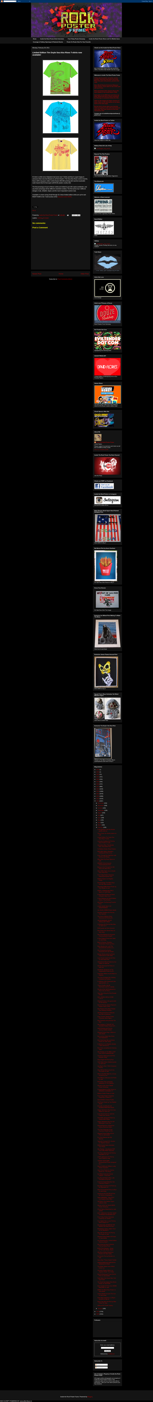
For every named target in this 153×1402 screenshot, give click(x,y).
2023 (98, 772)
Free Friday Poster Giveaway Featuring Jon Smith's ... (105, 1217)
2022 (98, 774)
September (101, 810)
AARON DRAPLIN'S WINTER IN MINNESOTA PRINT (106, 1263)
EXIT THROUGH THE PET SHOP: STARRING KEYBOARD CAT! (107, 1213)
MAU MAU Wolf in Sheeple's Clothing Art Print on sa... (105, 852)
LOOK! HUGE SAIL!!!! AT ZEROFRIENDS (104, 906)
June (99, 817)
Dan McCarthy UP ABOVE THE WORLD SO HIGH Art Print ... (106, 1225)
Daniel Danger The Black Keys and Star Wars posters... (106, 883)
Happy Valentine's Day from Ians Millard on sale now (106, 1110)
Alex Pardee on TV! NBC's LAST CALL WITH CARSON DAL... (106, 1052)
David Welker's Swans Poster (105, 1099)
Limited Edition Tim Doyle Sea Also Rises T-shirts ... (105, 838)
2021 (98, 776)
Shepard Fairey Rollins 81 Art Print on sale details (105, 1134)
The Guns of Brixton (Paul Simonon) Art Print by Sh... (105, 917)
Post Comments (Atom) (65, 279)
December (101, 803)
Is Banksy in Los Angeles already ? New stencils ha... (106, 1044)
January (100, 1308)
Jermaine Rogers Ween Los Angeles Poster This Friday (105, 1271)
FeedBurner (111, 1354)
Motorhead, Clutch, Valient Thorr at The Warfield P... (106, 1229)
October (100, 808)
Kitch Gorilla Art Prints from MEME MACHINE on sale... (107, 1286)
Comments (100, 1367)
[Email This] (73, 215)
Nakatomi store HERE (65, 197)
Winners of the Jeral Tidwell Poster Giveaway (105, 1086)
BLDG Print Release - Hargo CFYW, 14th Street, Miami (105, 1249)
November (101, 805)
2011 (97, 801)
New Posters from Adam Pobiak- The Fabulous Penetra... (106, 1009)
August (100, 812)
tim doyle (46, 218)
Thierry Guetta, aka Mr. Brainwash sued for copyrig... (106, 986)
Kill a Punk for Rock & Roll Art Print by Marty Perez (105, 1245)
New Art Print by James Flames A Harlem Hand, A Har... (106, 1005)
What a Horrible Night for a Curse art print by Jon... (106, 1074)
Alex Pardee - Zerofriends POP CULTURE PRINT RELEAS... (106, 1149)
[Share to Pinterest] (79, 215)
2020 (98, 779)
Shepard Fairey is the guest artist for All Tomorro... (106, 1001)
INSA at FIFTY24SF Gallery (105, 1305)
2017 (98, 786)
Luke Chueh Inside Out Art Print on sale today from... (106, 958)
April (99, 822)
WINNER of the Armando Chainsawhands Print (104, 863)
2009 (98, 1314)
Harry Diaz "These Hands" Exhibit (106, 1260)
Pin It (34, 210)
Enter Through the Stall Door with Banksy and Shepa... (106, 856)
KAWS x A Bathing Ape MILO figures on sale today (105, 891)
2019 (98, 781)
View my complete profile (101, 449)
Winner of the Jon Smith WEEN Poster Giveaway (106, 1206)
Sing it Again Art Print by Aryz (105, 1059)
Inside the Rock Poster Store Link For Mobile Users (104, 39)
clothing (39, 218)
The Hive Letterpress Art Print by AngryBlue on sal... (106, 1153)
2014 (98, 793)
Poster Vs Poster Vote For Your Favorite (79, 42)
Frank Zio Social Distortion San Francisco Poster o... (106, 1182)
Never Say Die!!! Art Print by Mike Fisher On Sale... (106, 1302)
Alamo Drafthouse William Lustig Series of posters (106, 1166)
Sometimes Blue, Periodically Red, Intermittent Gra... (105, 845)
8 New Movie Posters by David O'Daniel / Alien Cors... (106, 895)
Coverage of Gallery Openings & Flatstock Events (48, 42)
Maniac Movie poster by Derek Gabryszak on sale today (106, 954)
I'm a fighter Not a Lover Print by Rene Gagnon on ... (106, 1221)
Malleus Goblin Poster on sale (105, 1093)
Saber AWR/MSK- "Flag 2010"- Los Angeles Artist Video (106, 1198)
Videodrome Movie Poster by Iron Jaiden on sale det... (106, 962)
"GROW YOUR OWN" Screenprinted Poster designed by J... (106, 1162)
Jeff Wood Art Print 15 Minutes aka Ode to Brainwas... (105, 1013)
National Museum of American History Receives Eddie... (105, 1126)
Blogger (89, 1396)
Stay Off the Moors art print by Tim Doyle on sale (105, 1070)
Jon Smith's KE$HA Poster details (106, 910)
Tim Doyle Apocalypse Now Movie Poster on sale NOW (106, 1282)
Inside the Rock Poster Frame (48, 215)
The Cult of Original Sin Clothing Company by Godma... (106, 978)
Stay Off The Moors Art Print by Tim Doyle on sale (106, 1233)
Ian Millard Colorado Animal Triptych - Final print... (105, 1174)
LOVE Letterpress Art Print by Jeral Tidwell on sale (105, 1157)
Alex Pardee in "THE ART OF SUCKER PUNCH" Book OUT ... (107, 1025)
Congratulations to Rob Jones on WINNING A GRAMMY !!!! (106, 1090)
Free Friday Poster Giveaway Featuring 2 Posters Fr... (105, 1096)
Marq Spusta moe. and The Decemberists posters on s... (106, 946)
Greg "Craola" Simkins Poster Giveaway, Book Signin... (105, 1017)
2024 (98, 769)
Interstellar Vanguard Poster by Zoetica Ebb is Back (106, 1118)
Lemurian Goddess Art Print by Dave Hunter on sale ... (106, 841)
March (100, 825)
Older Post (85, 274)
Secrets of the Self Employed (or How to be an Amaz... (106, 989)
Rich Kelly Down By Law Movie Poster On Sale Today (106, 1040)
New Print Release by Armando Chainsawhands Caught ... (106, 935)
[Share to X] (76, 215)
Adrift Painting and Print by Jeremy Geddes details (104, 1029)
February (100, 827)
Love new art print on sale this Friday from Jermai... (105, 1114)
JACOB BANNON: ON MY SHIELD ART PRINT (104, 921)
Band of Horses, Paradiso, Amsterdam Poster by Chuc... (106, 943)
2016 (98, 789)
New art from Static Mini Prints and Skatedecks (105, 1036)
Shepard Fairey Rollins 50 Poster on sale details (106, 1237)
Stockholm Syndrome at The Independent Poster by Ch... (106, 970)
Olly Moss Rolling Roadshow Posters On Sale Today (105, 1252)
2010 (98, 1311)
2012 (98, 798)
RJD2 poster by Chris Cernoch (106, 928)
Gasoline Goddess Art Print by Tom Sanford (105, 913)
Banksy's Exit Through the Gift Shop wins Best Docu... (105, 867)
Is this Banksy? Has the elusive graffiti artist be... (106, 830)
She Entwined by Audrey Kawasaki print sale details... (106, 950)
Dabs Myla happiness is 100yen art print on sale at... (106, 1298)
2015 (98, 791)
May (99, 820)
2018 (98, 784)
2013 (98, 796)
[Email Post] (67, 215)
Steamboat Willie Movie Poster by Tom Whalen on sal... (106, 887)
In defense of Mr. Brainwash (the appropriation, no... (106, 982)
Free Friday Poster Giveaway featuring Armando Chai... (105, 875)
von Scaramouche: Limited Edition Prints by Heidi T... (107, 1241)
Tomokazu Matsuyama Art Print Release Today (106, 1056)
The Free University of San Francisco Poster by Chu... (105, 1130)
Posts (98, 1364)
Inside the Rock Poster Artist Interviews (52, 39)
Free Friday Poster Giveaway (76, 39)
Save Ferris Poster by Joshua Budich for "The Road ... (105, 1170)
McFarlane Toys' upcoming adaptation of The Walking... (105, 1082)
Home (34, 39)
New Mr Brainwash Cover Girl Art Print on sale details (106, 1274)
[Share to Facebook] (78, 215)
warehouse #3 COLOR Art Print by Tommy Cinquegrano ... (106, 1194)
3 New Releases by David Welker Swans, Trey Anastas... (106, 899)
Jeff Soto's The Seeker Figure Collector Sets (105, 1202)
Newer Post (36, 274)
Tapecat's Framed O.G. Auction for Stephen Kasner (106, 1142)
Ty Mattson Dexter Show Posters (106, 849)
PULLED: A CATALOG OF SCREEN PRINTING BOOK (105, 1106)
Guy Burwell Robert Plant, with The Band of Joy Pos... (105, 1178)
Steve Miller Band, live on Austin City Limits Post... (106, 871)
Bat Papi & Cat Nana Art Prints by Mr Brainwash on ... (106, 1186)
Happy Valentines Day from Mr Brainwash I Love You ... (106, 1122)
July (99, 815)
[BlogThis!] (74, 215)
